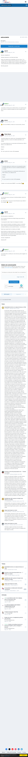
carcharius (7, 590)
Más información (7, 755)
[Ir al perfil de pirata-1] (2, 104)
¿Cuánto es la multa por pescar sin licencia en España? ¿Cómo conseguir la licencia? (13, 626)
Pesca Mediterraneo (10, 600)
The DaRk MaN (9, 613)
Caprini (7, 474)
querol (3, 40)
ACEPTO (23, 755)
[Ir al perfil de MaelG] (3, 308)
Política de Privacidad (11, 752)
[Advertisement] (14, 22)
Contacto (19, 752)
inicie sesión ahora (8, 267)
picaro (7, 524)
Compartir (7, 294)
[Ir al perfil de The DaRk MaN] (3, 612)
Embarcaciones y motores (13, 42)
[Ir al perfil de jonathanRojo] (3, 499)
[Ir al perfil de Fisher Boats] (2, 135)
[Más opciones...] (25, 51)
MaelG (7, 308)
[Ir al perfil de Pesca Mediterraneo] (3, 598)
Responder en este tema (14, 46)
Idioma (3, 752)
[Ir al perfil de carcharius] (3, 588)
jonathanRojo (9, 501)
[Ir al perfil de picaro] (2, 121)
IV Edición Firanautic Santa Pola (11, 611)
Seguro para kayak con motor (11, 510)
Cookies (24, 752)
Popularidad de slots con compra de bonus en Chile (15, 307)
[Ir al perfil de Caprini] (3, 472)
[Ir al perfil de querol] (2, 51)
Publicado (9, 52)
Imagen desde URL (20, 276)
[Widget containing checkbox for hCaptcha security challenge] (14, 286)
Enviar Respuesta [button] (14, 281)
